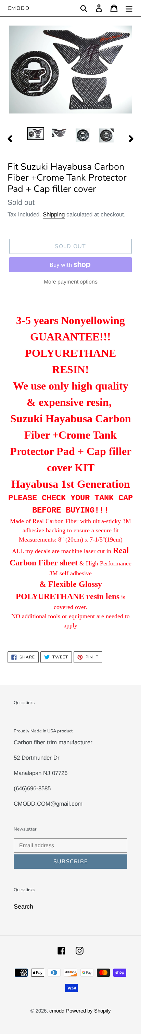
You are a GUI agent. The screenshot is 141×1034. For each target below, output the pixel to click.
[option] (36, 134)
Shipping (54, 214)
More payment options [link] (71, 282)
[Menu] (129, 8)
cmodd (19, 8)
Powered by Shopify (88, 1011)
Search (23, 906)
